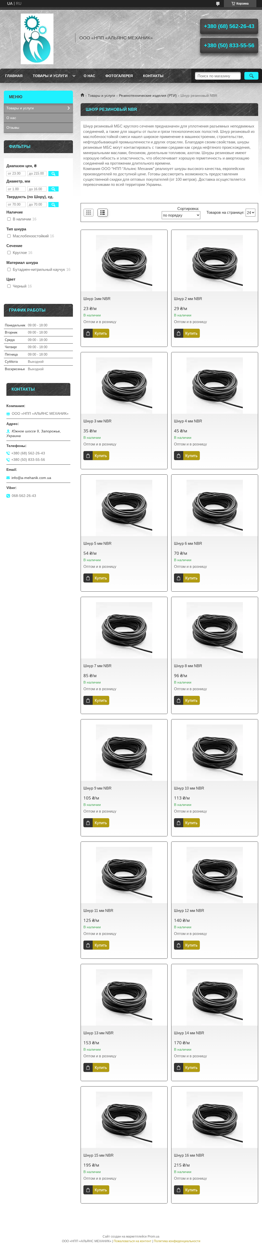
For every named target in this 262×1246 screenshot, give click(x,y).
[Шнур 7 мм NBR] (124, 630)
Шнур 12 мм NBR (189, 910)
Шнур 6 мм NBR (188, 543)
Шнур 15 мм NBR (98, 1155)
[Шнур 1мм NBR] (124, 263)
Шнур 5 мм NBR (97, 543)
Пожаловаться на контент (132, 1241)
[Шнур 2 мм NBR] (214, 263)
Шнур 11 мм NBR (98, 910)
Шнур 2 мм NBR (188, 298)
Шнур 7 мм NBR (97, 666)
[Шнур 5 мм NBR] (124, 508)
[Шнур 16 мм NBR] (214, 1120)
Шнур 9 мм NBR (97, 788)
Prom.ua (153, 1236)
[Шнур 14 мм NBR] (214, 997)
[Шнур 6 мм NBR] (214, 508)
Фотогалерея (119, 76)
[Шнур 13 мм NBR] (124, 997)
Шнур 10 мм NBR (189, 788)
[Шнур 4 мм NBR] (214, 385)
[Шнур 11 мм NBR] (124, 875)
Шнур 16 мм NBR (189, 1155)
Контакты (153, 76)
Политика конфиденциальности (177, 1241)
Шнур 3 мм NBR (97, 421)
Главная (14, 76)
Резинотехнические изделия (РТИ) (148, 95)
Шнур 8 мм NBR (188, 666)
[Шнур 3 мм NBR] (124, 385)
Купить (101, 333)
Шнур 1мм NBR (97, 298)
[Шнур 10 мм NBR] (214, 753)
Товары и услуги (50, 76)
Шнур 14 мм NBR (189, 1033)
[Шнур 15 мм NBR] (124, 1120)
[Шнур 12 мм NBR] (214, 875)
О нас (89, 76)
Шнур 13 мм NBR (98, 1033)
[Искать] (251, 76)
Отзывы (12, 127)
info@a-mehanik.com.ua (31, 478)
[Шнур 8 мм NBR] (214, 630)
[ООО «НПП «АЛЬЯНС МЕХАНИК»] (37, 38)
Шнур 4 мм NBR (188, 421)
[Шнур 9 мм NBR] (124, 753)
